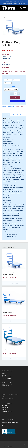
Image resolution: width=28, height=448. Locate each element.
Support (22, 1)
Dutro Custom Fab (7, 411)
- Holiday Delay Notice (10, 422)
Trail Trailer (5, 407)
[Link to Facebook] (25, 444)
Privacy (4, 426)
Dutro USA (4, 406)
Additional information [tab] (17, 114)
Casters (14, 77)
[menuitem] (8, 1)
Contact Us (16, 1)
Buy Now (17, 101)
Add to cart (15, 97)
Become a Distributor (7, 377)
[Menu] (24, 8)
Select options (14, 283)
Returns (4, 424)
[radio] (8, 80)
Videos (3, 397)
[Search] (20, 8)
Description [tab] (6, 114)
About (3, 373)
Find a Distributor (6, 378)
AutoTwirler (5, 409)
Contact (4, 375)
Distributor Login (8, 1)
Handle (14, 86)
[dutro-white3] (11, 8)
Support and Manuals (7, 398)
